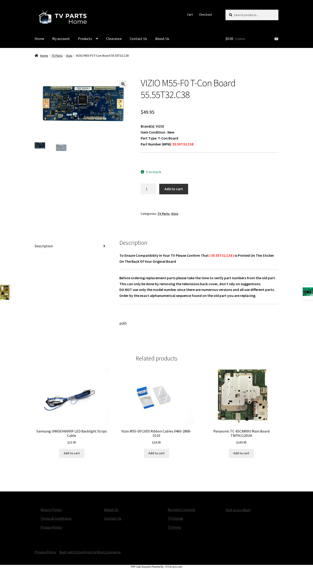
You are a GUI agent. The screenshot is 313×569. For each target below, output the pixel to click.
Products (85, 38)
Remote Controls (181, 509)
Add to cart (174, 189)
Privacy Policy (51, 527)
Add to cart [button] (72, 453)
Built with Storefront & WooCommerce (90, 552)
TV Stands (175, 518)
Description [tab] (44, 246)
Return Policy (51, 509)
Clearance (114, 38)
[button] (123, 84)
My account (61, 38)
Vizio (69, 55)
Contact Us (138, 38)
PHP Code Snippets (141, 566)
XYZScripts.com (173, 566)
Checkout (205, 14)
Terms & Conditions (56, 518)
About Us (162, 38)
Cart (190, 14)
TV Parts (57, 55)
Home (39, 38)
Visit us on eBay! (237, 510)
